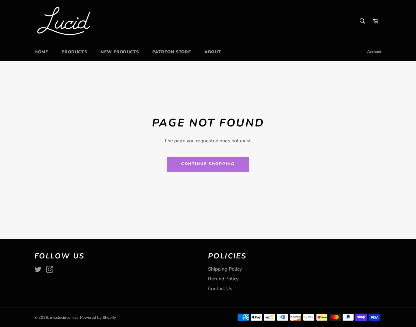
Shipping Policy (225, 269)
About (212, 52)
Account (374, 52)
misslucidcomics (64, 317)
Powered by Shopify (98, 317)
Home (41, 52)
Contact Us (220, 288)
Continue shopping (208, 164)
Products (74, 52)
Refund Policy (223, 278)
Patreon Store (171, 52)
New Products (119, 52)
